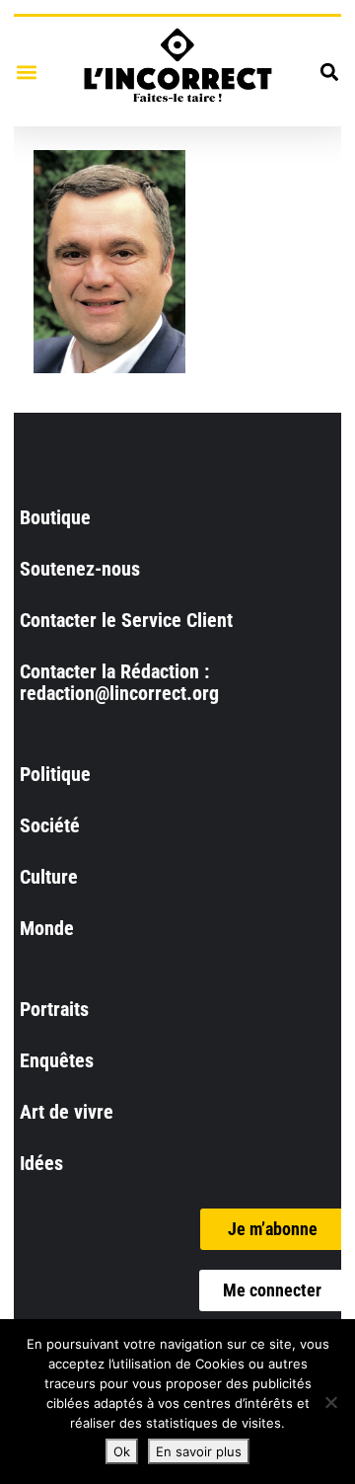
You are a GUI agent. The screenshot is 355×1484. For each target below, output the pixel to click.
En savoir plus (199, 1451)
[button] (26, 71)
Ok (121, 1451)
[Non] (330, 1402)
